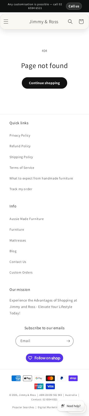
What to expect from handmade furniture (41, 178)
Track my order (20, 189)
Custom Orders (21, 272)
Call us (74, 6)
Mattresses (17, 240)
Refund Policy (20, 146)
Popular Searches (23, 407)
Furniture (16, 229)
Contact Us (17, 262)
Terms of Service (21, 167)
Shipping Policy (21, 157)
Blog (12, 251)
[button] (6, 21)
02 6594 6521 (50, 399)
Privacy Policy (19, 135)
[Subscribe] (68, 341)
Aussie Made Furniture (26, 219)
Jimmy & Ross (27, 395)
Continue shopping (44, 83)
